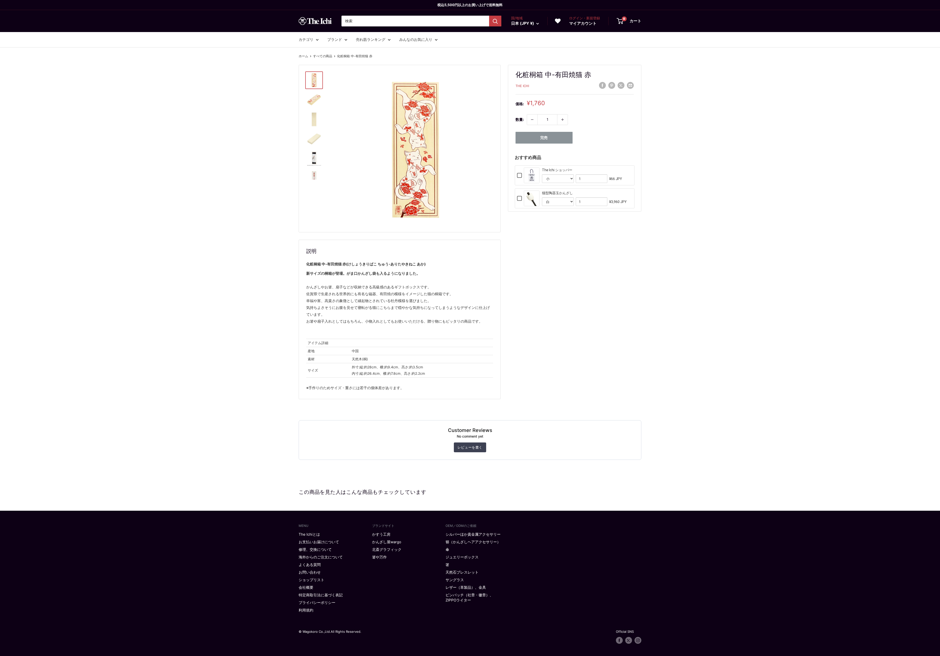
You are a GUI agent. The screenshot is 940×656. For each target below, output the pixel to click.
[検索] (495, 21)
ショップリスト (311, 579)
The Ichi (522, 86)
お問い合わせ (310, 572)
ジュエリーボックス (462, 557)
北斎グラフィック (386, 549)
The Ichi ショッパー (557, 170)
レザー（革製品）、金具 (466, 587)
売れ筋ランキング (370, 39)
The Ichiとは (309, 534)
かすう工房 (381, 534)
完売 (544, 137)
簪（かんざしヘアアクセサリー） (473, 542)
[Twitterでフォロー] (628, 640)
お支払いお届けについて (319, 542)
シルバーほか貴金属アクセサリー (473, 534)
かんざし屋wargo (386, 542)
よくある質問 (310, 564)
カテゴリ (306, 39)
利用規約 (306, 610)
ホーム (303, 56)
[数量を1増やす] (562, 119)
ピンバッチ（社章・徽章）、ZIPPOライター (469, 597)
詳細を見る (532, 180)
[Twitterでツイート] (621, 85)
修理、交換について (315, 549)
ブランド (334, 39)
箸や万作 (379, 557)
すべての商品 (322, 56)
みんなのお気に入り (415, 39)
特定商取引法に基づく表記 (321, 595)
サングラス (455, 579)
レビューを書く (470, 447)
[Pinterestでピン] (611, 85)
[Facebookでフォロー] (619, 640)
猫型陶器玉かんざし (557, 193)
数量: (520, 119)
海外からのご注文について (321, 557)
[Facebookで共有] (602, 85)
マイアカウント (583, 23)
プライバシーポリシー (317, 602)
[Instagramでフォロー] (637, 640)
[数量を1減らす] (532, 119)
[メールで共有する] (630, 85)
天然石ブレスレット (462, 572)
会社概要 (306, 587)
